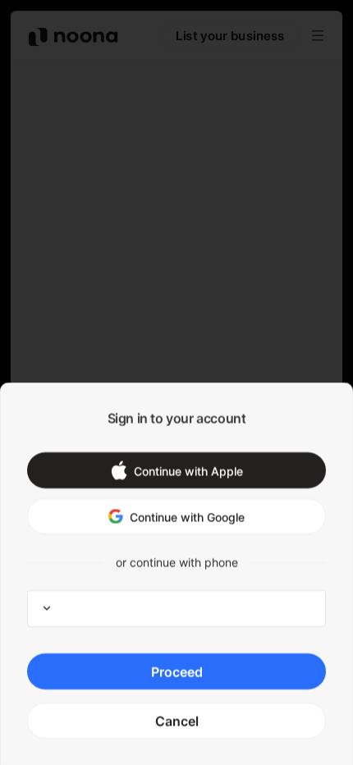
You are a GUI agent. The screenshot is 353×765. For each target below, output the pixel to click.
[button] (176, 470)
